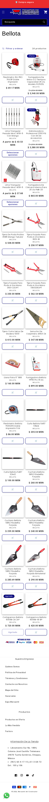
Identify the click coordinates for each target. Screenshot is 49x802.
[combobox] (24, 22)
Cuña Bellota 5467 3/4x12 (13, 473)
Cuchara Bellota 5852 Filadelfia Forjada (36, 474)
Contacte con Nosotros (16, 684)
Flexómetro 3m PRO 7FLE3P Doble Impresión (12, 79)
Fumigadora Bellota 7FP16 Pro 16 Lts (36, 378)
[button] (3, 12)
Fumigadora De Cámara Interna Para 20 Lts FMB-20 (36, 187)
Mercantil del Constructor (28, 791)
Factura (9, 731)
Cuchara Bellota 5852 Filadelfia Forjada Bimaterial (36, 571)
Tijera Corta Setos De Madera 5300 (12, 332)
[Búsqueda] (44, 22)
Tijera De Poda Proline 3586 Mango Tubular (13, 235)
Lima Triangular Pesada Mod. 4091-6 (13, 186)
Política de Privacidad (15, 672)
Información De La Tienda (24, 741)
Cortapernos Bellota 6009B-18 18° (36, 618)
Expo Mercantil (12, 702)
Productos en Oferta (15, 720)
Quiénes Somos (12, 667)
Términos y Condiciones (16, 678)
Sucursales (10, 696)
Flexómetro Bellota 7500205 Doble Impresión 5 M (13, 426)
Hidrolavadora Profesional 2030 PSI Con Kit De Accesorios (36, 134)
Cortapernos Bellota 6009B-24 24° (13, 618)
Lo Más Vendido (12, 725)
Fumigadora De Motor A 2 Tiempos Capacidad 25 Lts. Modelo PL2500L (36, 81)
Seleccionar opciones (13, 153)
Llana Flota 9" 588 (13, 377)
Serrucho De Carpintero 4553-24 (36, 332)
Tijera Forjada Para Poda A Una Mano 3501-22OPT (12, 285)
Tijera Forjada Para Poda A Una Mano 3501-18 (36, 237)
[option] (24, 2)
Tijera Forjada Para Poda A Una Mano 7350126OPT (36, 285)
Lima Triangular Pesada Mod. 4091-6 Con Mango (13, 133)
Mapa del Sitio (11, 690)
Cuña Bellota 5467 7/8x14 (36, 424)
